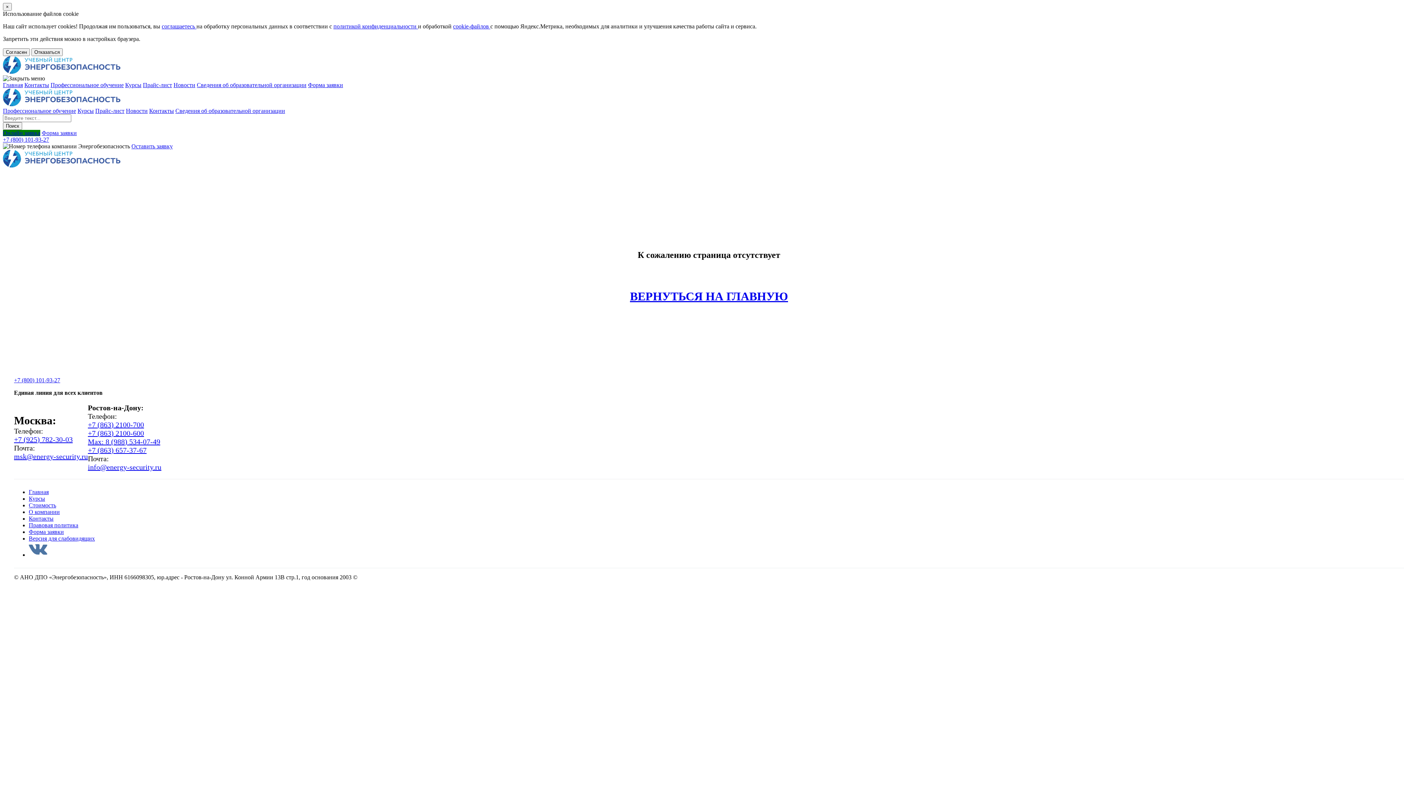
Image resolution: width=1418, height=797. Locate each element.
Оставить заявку (152, 146)
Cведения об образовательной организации (251, 85)
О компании (44, 512)
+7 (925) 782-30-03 (43, 439)
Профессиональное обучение (87, 85)
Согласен (16, 52)
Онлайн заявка (21, 133)
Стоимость (42, 505)
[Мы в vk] (38, 555)
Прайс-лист (157, 85)
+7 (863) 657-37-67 (117, 450)
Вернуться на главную (709, 296)
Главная (13, 85)
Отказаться (47, 52)
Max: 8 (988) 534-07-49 (124, 442)
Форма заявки (325, 85)
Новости (184, 85)
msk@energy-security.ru (51, 456)
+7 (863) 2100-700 (116, 425)
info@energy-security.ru (124, 467)
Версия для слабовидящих (62, 538)
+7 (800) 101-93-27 (26, 140)
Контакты (36, 85)
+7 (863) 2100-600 (116, 433)
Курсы (133, 85)
